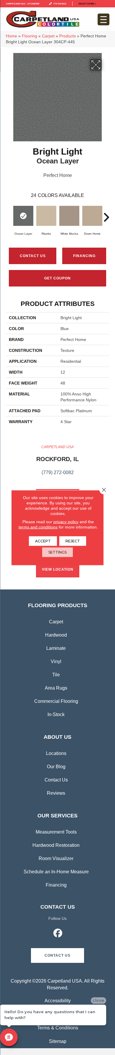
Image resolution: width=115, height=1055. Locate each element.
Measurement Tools (56, 831)
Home (11, 36)
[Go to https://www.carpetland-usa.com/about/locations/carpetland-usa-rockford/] (57, 463)
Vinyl (56, 661)
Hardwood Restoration (56, 845)
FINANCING (84, 256)
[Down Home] (92, 216)
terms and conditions (38, 526)
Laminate (56, 648)
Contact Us (33, 256)
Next (106, 214)
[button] (57, 955)
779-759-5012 (59, 3)
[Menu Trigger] (103, 19)
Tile (56, 674)
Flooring (29, 36)
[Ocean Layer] (23, 216)
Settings (57, 552)
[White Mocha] (69, 216)
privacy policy (65, 521)
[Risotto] (46, 216)
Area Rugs (56, 687)
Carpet (48, 36)
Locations (56, 753)
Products (67, 36)
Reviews (56, 793)
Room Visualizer (56, 858)
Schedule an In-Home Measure (56, 871)
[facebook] (58, 934)
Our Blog (56, 766)
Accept (43, 541)
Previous (8, 214)
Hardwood (56, 634)
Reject (72, 541)
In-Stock (56, 714)
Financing (56, 884)
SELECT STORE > (87, 3)
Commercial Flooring (56, 701)
